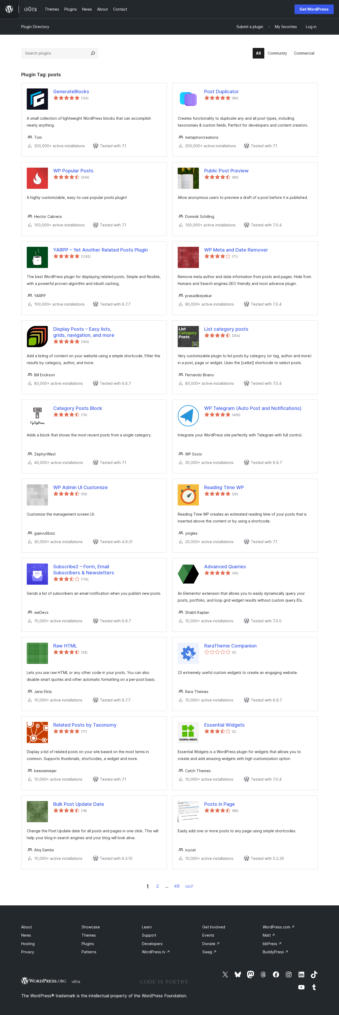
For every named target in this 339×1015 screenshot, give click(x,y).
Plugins (88, 943)
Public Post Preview (226, 170)
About (26, 927)
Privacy (27, 952)
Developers (152, 943)
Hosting (28, 943)
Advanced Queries (225, 566)
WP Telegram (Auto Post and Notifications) (253, 408)
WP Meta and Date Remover (236, 250)
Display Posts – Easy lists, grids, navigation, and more (83, 332)
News (26, 935)
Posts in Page (219, 804)
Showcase (91, 927)
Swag (209, 952)
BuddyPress (275, 952)
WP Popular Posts (73, 170)
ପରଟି (189, 886)
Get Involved (213, 927)
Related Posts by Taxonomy (85, 725)
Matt (269, 935)
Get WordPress (314, 9)
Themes (89, 935)
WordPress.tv (156, 952)
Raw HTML (65, 646)
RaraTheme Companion (230, 646)
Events (208, 935)
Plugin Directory (35, 26)
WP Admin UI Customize (80, 487)
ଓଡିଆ (76, 982)
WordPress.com (279, 927)
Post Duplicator (221, 91)
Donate (211, 943)
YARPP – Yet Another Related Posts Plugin (100, 250)
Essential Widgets (224, 725)
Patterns (89, 952)
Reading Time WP (224, 487)
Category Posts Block (77, 408)
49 (177, 886)
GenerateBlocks (71, 91)
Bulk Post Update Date (78, 804)
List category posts (226, 329)
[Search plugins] (93, 53)
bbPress (272, 943)
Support (149, 935)
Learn (147, 927)
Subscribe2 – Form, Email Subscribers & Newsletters (83, 569)
